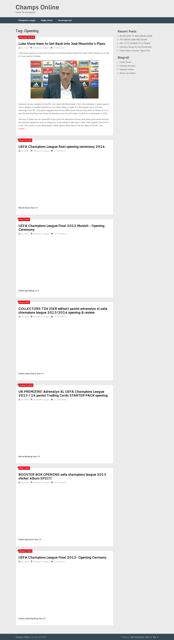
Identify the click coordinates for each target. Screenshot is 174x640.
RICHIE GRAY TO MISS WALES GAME (136, 36)
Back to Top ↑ (151, 637)
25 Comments (60, 234)
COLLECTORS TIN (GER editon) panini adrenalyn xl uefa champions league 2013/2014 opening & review (62, 310)
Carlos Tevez (125, 62)
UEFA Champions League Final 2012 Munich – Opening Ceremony (61, 227)
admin (26, 151)
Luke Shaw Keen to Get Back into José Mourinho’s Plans (61, 43)
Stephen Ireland (127, 69)
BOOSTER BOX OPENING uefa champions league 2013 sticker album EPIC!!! (62, 476)
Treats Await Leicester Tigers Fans (135, 50)
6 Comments (60, 561)
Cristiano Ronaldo (127, 66)
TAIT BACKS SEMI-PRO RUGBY (133, 39)
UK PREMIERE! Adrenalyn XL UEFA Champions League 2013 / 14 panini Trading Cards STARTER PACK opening (63, 393)
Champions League (26, 20)
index (26, 48)
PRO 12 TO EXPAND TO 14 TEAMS (135, 43)
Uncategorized (65, 20)
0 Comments (59, 48)
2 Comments (60, 151)
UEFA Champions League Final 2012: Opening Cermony (62, 557)
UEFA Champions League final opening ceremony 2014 (61, 146)
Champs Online (37, 7)
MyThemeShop (137, 637)
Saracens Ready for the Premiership (136, 47)
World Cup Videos (127, 73)
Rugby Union (47, 20)
